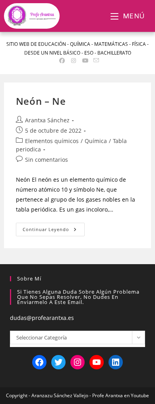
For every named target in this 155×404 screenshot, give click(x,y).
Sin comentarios (46, 159)
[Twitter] (58, 362)
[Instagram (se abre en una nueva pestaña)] (73, 60)
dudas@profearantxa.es (42, 318)
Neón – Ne (41, 101)
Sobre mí (29, 278)
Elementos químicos (52, 141)
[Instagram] (77, 362)
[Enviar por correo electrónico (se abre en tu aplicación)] (95, 60)
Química (96, 141)
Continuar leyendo (54, 227)
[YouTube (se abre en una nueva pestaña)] (85, 60)
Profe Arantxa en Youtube (120, 395)
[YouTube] (96, 362)
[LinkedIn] (115, 362)
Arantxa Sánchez (47, 120)
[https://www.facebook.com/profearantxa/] (39, 362)
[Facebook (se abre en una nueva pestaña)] (62, 60)
